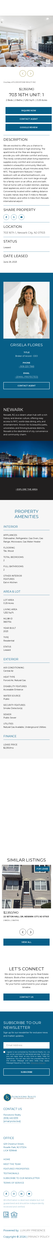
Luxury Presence (32, 1230)
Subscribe (26, 1072)
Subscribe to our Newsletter (21, 1178)
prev (23, 73)
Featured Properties (16, 1169)
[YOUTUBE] (29, 1194)
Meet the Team (12, 1164)
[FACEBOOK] (6, 1194)
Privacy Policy (38, 1063)
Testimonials (11, 1173)
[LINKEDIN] (21, 1194)
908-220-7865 (27, 366)
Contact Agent (29, 119)
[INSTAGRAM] (14, 1194)
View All (26, 942)
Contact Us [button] (26, 997)
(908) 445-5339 (10, 1118)
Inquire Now (28, 110)
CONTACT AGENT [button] (27, 385)
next (30, 73)
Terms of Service (13, 1183)
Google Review (29, 127)
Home (6, 1159)
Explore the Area (27, 489)
